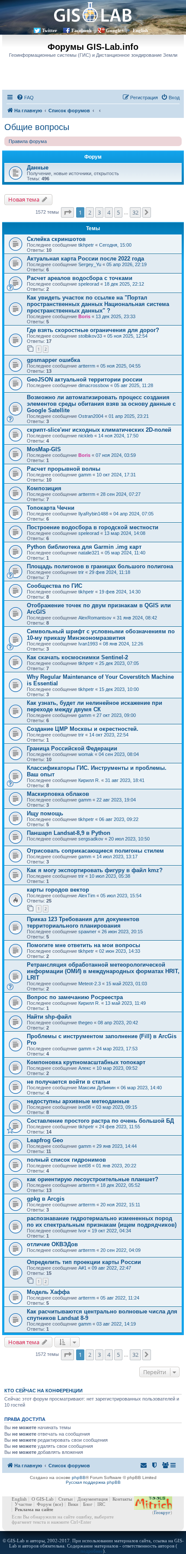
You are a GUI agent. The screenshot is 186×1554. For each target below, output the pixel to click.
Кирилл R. (89, 780)
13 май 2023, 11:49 (125, 1003)
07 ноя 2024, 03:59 (116, 455)
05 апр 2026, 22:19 (126, 264)
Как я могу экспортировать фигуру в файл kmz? (95, 870)
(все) (58, 1504)
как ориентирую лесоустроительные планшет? (92, 1179)
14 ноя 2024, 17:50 (118, 435)
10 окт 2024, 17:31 (116, 474)
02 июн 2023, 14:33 (119, 951)
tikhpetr (86, 245)
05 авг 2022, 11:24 (119, 1297)
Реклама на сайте (34, 1509)
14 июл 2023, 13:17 (117, 856)
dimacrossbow (93, 385)
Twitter (49, 30)
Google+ (115, 30)
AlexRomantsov (95, 617)
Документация (92, 1499)
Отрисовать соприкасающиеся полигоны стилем (95, 850)
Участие (23, 1504)
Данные (37, 167)
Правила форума (28, 141)
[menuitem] (25, 97)
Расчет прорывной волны (63, 469)
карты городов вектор (58, 889)
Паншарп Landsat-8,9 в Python (68, 833)
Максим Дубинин (96, 1087)
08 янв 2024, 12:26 (123, 643)
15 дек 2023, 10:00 (119, 689)
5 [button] (118, 212)
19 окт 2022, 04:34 (111, 1230)
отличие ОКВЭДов (52, 1244)
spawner (87, 931)
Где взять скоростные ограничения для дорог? (93, 330)
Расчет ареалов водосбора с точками (79, 278)
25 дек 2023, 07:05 (119, 663)
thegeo (85, 1022)
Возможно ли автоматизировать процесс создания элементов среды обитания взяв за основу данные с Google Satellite (101, 404)
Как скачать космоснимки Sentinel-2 (77, 657)
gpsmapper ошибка (53, 360)
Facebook (81, 30)
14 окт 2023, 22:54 (108, 734)
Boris (84, 316)
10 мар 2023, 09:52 (117, 1068)
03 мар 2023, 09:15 (116, 1107)
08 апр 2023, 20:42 (118, 1022)
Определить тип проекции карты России (84, 1262)
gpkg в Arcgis (45, 1199)
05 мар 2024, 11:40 (125, 552)
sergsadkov (90, 838)
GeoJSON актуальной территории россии (84, 379)
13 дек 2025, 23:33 (115, 316)
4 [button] (108, 212)
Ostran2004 (90, 416)
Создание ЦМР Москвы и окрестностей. (82, 729)
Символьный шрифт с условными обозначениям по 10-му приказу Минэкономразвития (101, 634)
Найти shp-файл (49, 1016)
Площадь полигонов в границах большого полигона (100, 566)
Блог (88, 1504)
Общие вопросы (36, 127)
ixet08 (84, 1107)
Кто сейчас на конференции (43, 1390)
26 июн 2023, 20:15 (122, 931)
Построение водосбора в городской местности (92, 527)
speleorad (88, 284)
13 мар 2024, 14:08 (124, 533)
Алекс (84, 1068)
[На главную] (93, 12)
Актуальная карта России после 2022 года (85, 258)
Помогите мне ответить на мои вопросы (83, 945)
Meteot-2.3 (89, 983)
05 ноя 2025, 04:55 (120, 365)
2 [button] (89, 212)
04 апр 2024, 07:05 (133, 513)
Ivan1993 (88, 643)
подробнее (91, 1551)
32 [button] (135, 212)
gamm (84, 474)
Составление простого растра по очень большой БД (100, 1120)
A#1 (82, 1268)
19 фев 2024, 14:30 (120, 591)
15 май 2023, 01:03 (126, 983)
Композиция (44, 488)
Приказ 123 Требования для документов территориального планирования (83, 922)
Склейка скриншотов (56, 239)
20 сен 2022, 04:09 (120, 1250)
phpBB (79, 1477)
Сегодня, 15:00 (115, 245)
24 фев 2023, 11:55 (119, 1126)
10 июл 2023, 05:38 (109, 876)
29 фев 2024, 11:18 (109, 572)
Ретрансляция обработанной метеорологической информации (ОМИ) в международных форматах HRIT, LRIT (103, 971)
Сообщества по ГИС (54, 586)
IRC (101, 1504)
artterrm (86, 365)
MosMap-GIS (44, 449)
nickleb (85, 435)
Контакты (122, 1499)
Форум (44, 1504)
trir (81, 572)
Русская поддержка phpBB (93, 1482)
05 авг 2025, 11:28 (133, 385)
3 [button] (99, 212)
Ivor (82, 1230)
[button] (67, 212)
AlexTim (86, 895)
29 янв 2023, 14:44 (116, 1146)
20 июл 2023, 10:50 (129, 838)
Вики (73, 1504)
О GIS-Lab (43, 1499)
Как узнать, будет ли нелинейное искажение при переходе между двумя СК (94, 706)
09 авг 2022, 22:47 (111, 1268)
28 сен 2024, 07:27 (120, 494)
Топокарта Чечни (50, 508)
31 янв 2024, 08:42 (137, 617)
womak (85, 754)
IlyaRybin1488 (93, 513)
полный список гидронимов (66, 1160)
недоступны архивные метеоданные (78, 1101)
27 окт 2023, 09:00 (116, 715)
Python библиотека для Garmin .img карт (84, 547)
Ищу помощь (45, 813)
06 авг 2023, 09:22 (118, 819)
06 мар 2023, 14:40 (141, 1087)
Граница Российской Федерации (72, 748)
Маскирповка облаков (58, 794)
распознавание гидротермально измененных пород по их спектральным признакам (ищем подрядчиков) (101, 1221)
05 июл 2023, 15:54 (120, 895)
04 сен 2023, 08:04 (119, 754)
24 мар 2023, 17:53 (117, 1048)
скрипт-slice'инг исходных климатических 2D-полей (99, 430)
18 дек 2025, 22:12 (124, 284)
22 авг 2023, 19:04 (116, 799)
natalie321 (88, 552)
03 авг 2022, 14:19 (116, 1323)
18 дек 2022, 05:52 (120, 1185)
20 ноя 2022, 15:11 (120, 1204)
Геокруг (162, 1512)
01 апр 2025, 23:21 (129, 416)
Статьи (65, 1499)
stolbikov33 (90, 336)
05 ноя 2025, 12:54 (127, 336)
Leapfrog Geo (45, 1140)
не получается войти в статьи (68, 1081)
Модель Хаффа (48, 1292)
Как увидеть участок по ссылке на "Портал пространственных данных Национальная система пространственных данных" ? (98, 304)
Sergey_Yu (89, 264)
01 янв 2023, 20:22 (116, 1165)
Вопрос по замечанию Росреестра (75, 997)
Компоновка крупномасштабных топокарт (86, 1062)
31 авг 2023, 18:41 (124, 780)
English (140, 30)
